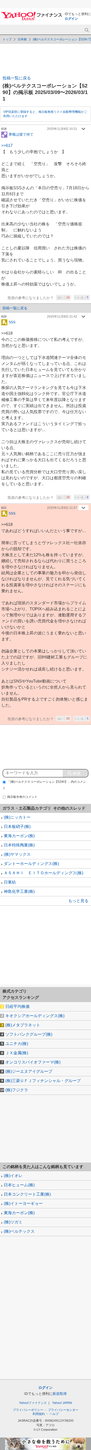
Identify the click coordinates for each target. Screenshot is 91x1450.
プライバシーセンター (63, 1410)
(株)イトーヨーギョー (23, 1203)
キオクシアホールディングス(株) (34, 1016)
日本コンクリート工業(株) (27, 1194)
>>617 (7, 145)
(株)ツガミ (13, 1222)
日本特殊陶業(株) (19, 845)
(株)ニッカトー (17, 817)
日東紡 (10, 882)
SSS (12, 322)
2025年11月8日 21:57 (62, 508)
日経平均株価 (17, 1006)
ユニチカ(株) (16, 1043)
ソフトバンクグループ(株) (28, 1034)
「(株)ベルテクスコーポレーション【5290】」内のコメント (44, 785)
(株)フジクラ (16, 1090)
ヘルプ (54, 1414)
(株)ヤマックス (17, 854)
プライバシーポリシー (28, 1410)
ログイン (71, 19)
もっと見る (78, 901)
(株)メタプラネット (22, 1025)
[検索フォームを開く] (86, 30)
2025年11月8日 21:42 (62, 316)
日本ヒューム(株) (19, 1185)
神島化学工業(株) (19, 891)
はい (63, 297)
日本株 (22, 39)
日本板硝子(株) (17, 826)
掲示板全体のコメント (22, 797)
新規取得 (60, 1394)
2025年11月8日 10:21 (62, 129)
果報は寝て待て (21, 134)
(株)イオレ (13, 1176)
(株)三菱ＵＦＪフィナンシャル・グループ (43, 1081)
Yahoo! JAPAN (62, 1403)
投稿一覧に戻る (17, 78)
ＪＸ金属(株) (16, 1053)
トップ (7, 39)
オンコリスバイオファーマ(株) (32, 1062)
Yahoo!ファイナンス (33, 1403)
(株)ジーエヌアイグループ (28, 1071)
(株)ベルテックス (19, 1231)
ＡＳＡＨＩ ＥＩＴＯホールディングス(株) (43, 873)
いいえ (81, 297)
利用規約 (39, 1414)
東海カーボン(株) (19, 836)
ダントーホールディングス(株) (31, 863)
